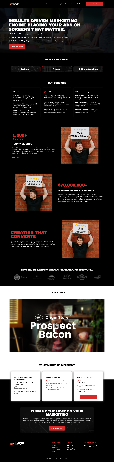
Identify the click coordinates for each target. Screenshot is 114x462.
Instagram (72, 448)
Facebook (72, 446)
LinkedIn (72, 450)
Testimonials (56, 449)
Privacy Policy (64, 459)
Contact (55, 447)
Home (54, 446)
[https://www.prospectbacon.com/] (14, 4)
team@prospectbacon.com (94, 446)
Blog (54, 451)
